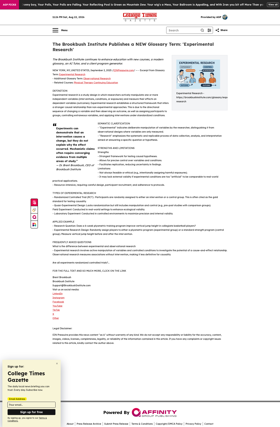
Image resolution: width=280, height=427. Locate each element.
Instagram (58, 297)
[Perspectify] (34, 210)
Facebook (58, 301)
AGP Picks (9, 4)
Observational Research (97, 78)
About (70, 423)
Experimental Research (72, 74)
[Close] (57, 363)
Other (55, 318)
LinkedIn (57, 293)
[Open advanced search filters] (209, 30)
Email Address (17, 398)
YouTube (57, 305)
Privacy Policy (193, 423)
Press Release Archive (89, 423)
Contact (208, 423)
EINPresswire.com (123, 70)
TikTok (56, 309)
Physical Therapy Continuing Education (96, 82)
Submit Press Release (116, 423)
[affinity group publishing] (34, 217)
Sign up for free (31, 412)
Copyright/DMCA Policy (169, 423)
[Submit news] (34, 202)
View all (273, 4)
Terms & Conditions (142, 423)
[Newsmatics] (34, 224)
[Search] (202, 30)
